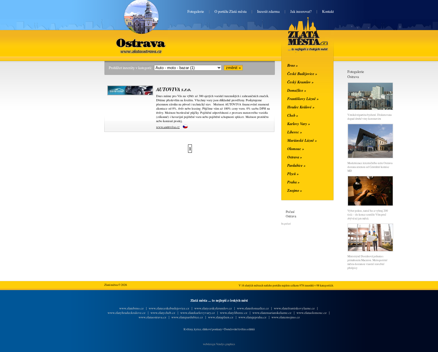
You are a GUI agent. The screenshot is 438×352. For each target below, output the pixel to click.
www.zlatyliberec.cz (233, 312)
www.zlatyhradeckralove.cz (126, 312)
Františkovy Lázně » (303, 98)
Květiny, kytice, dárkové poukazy (203, 329)
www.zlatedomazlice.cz (253, 308)
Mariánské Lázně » (302, 140)
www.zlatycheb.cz (162, 312)
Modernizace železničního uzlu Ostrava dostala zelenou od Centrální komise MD (369, 167)
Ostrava (141, 38)
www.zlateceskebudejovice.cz (169, 308)
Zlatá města (301, 41)
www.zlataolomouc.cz (311, 312)
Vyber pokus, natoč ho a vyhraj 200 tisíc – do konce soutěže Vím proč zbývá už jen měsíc (367, 214)
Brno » (292, 65)
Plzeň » (293, 173)
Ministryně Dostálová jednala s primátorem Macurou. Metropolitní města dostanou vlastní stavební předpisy (367, 262)
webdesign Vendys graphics (219, 344)
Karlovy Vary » (298, 123)
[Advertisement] (68, 158)
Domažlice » (296, 90)
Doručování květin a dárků (239, 329)
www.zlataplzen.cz (220, 317)
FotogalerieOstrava (355, 74)
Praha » (293, 182)
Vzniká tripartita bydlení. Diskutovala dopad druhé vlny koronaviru (369, 117)
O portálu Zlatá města (231, 11)
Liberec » (294, 132)
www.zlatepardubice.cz (187, 317)
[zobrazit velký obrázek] (129, 94)
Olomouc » (295, 148)
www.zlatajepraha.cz (252, 317)
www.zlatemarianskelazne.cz (271, 312)
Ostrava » (294, 157)
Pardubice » (296, 165)
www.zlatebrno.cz (131, 308)
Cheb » (292, 115)
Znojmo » (294, 190)
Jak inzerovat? (301, 11)
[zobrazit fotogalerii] (370, 108)
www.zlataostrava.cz (152, 317)
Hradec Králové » (300, 107)
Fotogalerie (195, 11)
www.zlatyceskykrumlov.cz (213, 308)
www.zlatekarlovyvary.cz (197, 312)
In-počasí (286, 223)
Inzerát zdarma (268, 11)
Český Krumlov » (300, 82)
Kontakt (328, 11)
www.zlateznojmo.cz (285, 317)
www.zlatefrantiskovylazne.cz (294, 308)
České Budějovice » (302, 73)
